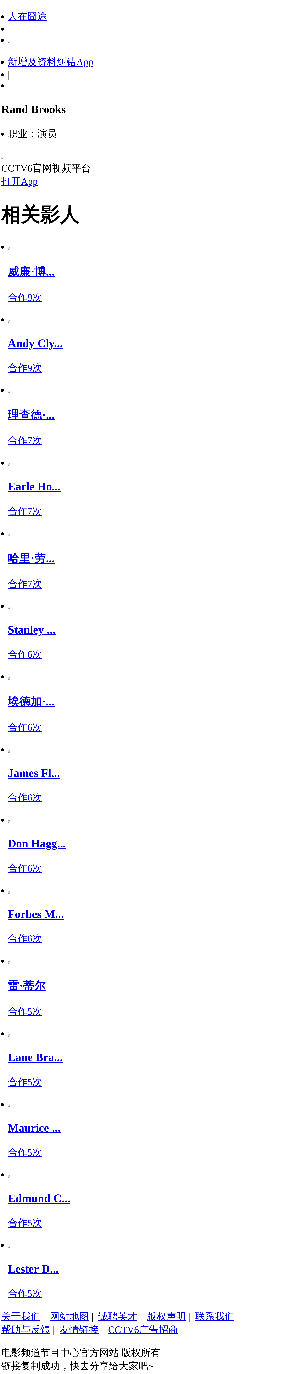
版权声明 (166, 1316)
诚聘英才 (117, 1316)
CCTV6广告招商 (143, 1329)
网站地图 (69, 1316)
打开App (19, 181)
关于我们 (20, 1316)
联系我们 (214, 1316)
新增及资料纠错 (50, 62)
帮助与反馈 (25, 1329)
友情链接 (79, 1329)
